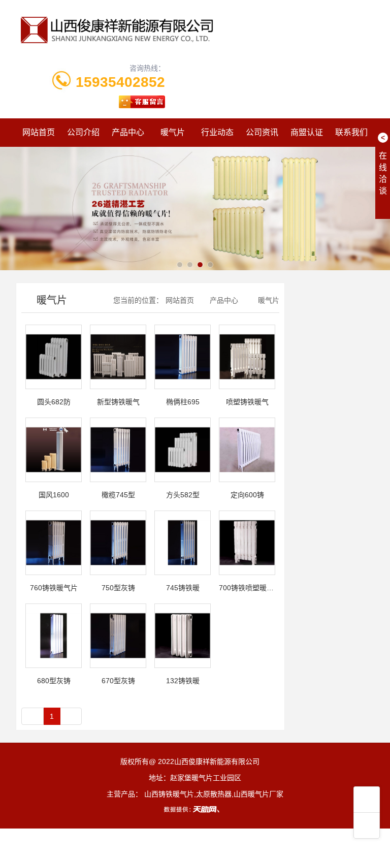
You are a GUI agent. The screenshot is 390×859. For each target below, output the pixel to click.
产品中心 (128, 132)
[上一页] (32, 716)
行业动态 (217, 132)
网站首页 (38, 132)
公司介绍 (83, 132)
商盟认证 (306, 132)
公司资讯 (262, 132)
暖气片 (172, 132)
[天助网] (195, 809)
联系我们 (351, 132)
